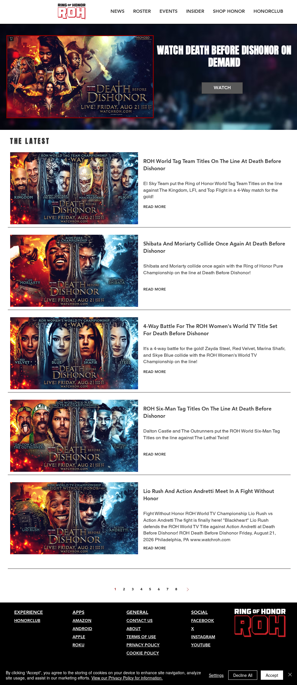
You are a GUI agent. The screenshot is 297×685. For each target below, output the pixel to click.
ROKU (78, 645)
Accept (272, 675)
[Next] (188, 589)
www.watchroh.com (210, 539)
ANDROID (82, 628)
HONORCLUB (27, 620)
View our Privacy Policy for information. (127, 678)
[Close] (290, 675)
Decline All (242, 675)
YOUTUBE (201, 645)
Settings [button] (216, 675)
